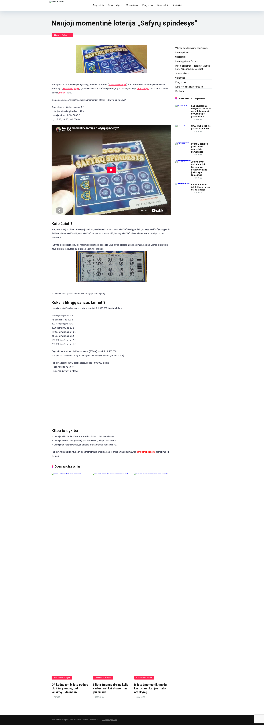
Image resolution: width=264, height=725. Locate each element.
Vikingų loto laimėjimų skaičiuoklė (191, 48)
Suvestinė (180, 77)
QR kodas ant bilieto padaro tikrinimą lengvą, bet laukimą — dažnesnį (70, 688)
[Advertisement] (111, 400)
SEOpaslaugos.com (109, 720)
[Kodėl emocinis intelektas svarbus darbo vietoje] (183, 183)
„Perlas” (62, 92)
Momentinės (132, 5)
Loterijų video (182, 52)
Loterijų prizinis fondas (186, 61)
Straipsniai (180, 57)
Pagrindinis (98, 5)
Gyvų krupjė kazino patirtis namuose (201, 127)
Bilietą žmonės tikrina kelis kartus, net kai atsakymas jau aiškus (110, 688)
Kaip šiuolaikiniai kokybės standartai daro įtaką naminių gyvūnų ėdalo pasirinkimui (201, 111)
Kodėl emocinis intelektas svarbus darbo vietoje (201, 187)
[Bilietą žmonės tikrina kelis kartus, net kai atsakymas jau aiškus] (111, 576)
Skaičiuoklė (162, 5)
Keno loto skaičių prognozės (189, 86)
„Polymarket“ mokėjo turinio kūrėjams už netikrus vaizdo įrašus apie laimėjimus (199, 168)
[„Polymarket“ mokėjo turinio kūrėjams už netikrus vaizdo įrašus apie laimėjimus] (183, 160)
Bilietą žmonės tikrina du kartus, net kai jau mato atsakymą (150, 688)
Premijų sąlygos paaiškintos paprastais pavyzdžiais (199, 148)
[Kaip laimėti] (57, 1)
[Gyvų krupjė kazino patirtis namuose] (183, 124)
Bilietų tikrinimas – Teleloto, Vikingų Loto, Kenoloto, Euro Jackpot (192, 67)
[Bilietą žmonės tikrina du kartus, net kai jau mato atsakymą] (152, 576)
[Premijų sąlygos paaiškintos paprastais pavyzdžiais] (183, 142)
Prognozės (147, 5)
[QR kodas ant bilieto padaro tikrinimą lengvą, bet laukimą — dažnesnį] (70, 576)
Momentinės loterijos (62, 35)
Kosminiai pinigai (117, 84)
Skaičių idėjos (115, 5)
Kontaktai (177, 5)
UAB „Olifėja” (143, 88)
